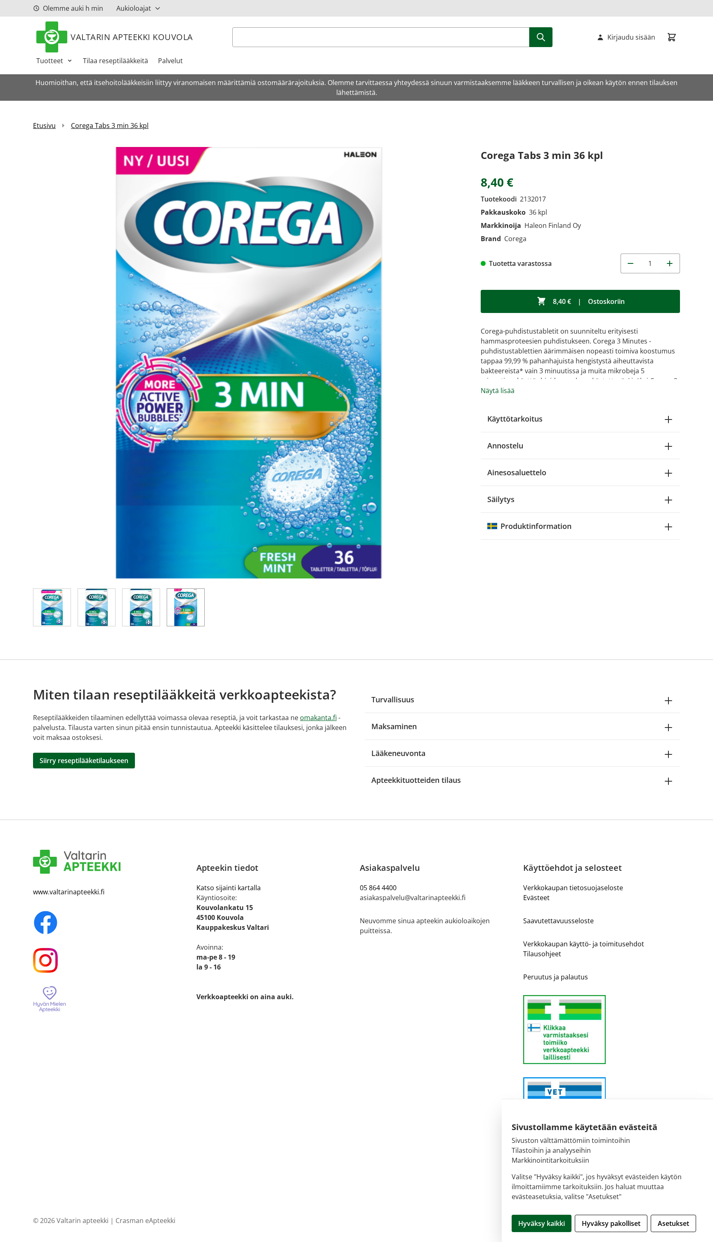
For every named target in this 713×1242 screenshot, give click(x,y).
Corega (515, 238)
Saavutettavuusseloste (558, 920)
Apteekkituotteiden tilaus (416, 780)
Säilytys (501, 499)
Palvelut (170, 60)
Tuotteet (49, 60)
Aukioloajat (133, 8)
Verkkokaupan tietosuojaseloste (573, 887)
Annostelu (505, 445)
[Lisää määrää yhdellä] (670, 263)
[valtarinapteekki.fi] (111, 862)
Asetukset (673, 1223)
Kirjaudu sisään (631, 37)
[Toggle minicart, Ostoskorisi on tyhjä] (671, 37)
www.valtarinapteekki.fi (68, 891)
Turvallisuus (392, 699)
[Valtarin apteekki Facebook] (111, 922)
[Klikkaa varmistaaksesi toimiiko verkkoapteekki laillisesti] (601, 1029)
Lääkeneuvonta (398, 753)
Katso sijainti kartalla (228, 887)
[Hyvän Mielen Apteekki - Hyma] (111, 999)
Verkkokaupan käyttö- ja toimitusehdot (583, 943)
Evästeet (536, 897)
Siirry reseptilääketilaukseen (84, 760)
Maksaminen (394, 726)
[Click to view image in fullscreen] (248, 362)
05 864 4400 (378, 887)
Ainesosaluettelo (516, 472)
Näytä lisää (498, 390)
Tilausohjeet (542, 953)
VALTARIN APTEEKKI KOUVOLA (132, 37)
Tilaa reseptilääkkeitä (115, 60)
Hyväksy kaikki (541, 1223)
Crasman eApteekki (145, 1220)
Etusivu (44, 125)
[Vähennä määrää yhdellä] (630, 263)
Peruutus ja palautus (555, 976)
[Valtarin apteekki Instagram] (111, 960)
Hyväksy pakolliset (611, 1223)
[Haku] (540, 37)
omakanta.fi (318, 717)
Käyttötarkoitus (515, 419)
